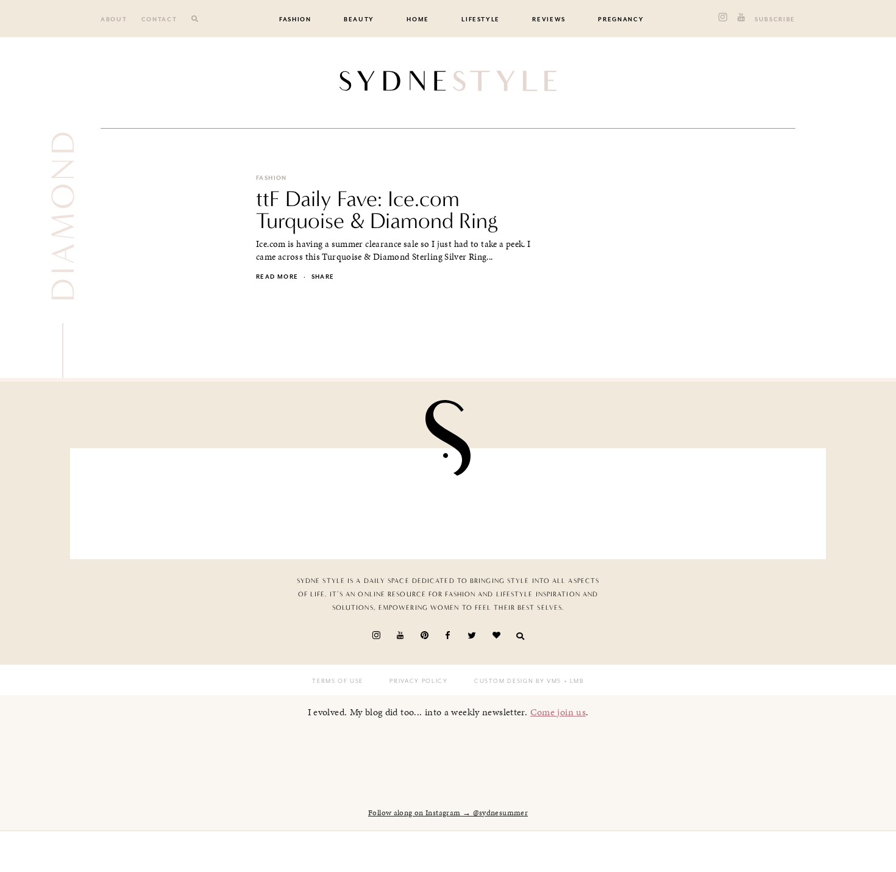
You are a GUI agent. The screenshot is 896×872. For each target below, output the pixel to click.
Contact (159, 19)
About (114, 19)
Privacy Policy (418, 681)
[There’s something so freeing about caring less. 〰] (386, 500)
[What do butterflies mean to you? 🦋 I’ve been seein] (140, 500)
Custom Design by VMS (517, 681)
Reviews (549, 19)
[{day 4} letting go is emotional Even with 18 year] (263, 500)
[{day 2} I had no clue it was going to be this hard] (755, 500)
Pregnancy (621, 19)
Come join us (558, 712)
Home (418, 19)
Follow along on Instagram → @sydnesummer (448, 812)
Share (323, 277)
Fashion (295, 19)
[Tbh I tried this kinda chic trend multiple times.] (632, 500)
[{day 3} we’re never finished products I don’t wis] (509, 500)
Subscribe (775, 19)
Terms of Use (337, 681)
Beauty (359, 19)
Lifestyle (480, 19)
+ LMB (572, 681)
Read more (277, 277)
